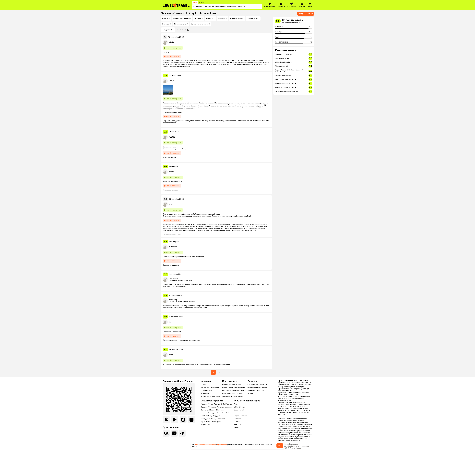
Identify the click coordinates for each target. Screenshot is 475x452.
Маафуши (221, 419)
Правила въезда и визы (257, 387)
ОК (279, 445)
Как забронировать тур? (258, 384)
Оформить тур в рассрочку (234, 390)
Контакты (205, 393)
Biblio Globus (239, 407)
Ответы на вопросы (256, 390)
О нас (203, 384)
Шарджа (216, 416)
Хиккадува (216, 422)
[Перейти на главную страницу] (176, 5)
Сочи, (210, 404)
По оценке (181, 30)
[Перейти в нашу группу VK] (166, 433)
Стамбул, (212, 407)
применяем (222, 444)
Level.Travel (238, 413)
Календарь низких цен (231, 384)
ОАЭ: (203, 416)
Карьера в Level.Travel (210, 387)
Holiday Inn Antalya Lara (200, 13)
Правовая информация (288, 444)
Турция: (204, 407)
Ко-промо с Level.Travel (210, 396)
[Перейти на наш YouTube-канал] (174, 433)
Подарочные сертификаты (233, 387)
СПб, (223, 404)
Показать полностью (172, 112)
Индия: (204, 425)
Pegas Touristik (240, 416)
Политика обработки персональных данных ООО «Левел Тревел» (293, 447)
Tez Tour (237, 425)
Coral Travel (239, 410)
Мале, (213, 419)
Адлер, (217, 404)
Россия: (204, 404)
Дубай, (209, 416)
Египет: (204, 413)
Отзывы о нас (206, 390)
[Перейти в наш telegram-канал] (182, 433)
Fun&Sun (237, 419)
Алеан (236, 428)
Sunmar (237, 422)
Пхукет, (212, 410)
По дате (166, 30)
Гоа (209, 425)
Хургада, (211, 413)
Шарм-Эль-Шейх (223, 413)
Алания (228, 407)
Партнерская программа (232, 393)
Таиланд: (205, 410)
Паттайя (220, 410)
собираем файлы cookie (205, 444)
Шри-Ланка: (206, 422)
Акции (250, 393)
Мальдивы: (206, 419)
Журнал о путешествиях (232, 396)
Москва (229, 404)
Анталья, (221, 407)
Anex (236, 404)
